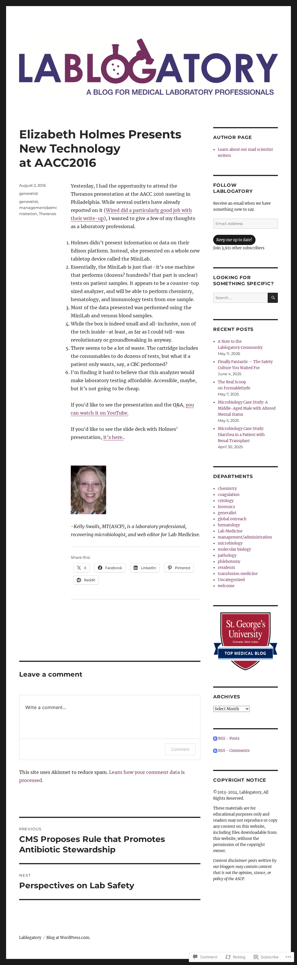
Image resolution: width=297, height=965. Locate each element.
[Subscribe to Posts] (215, 738)
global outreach (232, 519)
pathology (227, 555)
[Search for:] (240, 297)
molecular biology (234, 549)
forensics (226, 506)
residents (226, 567)
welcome (226, 585)
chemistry (227, 488)
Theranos (47, 213)
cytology (225, 500)
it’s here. (113, 437)
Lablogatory (30, 937)
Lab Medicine (230, 531)
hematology (229, 525)
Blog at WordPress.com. (68, 937)
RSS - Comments (234, 750)
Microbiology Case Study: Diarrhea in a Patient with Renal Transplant (241, 434)
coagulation (229, 494)
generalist (28, 193)
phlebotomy (229, 561)
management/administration (245, 537)
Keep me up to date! (234, 239)
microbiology (230, 543)
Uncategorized (231, 579)
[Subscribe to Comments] (215, 750)
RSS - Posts (229, 738)
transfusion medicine (238, 573)
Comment (180, 749)
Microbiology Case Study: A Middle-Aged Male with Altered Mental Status (247, 408)
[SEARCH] (273, 298)
